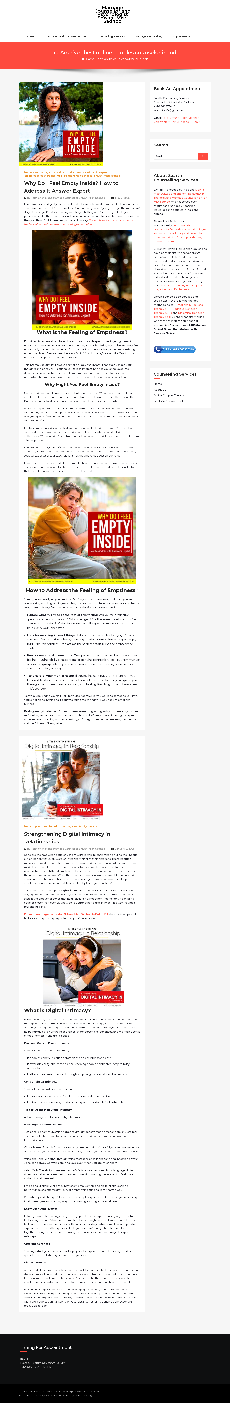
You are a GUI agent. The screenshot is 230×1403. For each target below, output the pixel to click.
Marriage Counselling (149, 36)
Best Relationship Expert (91, 172)
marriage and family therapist (80, 826)
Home (31, 36)
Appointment (181, 36)
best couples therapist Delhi (41, 826)
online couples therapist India (43, 175)
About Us (160, 389)
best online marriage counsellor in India (49, 172)
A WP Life (51, 1395)
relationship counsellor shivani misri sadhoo (92, 175)
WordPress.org (83, 1395)
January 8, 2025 (125, 848)
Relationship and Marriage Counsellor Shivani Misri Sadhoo (68, 197)
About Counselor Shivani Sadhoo (66, 36)
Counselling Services (111, 36)
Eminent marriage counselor (62, 914)
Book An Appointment (168, 401)
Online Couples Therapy (169, 395)
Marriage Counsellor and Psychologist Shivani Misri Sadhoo (112, 14)
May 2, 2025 (122, 197)
